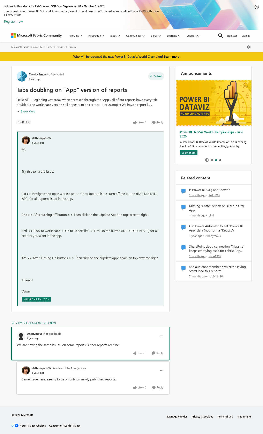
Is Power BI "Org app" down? (209, 190)
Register (232, 35)
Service (72, 46)
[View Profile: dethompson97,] (26, 140)
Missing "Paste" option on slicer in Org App (216, 208)
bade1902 (215, 256)
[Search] (220, 35)
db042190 (216, 276)
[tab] (212, 160)
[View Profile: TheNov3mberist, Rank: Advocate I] (22, 76)
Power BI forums (55, 46)
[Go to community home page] (36, 35)
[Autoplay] (207, 160)
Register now (13, 21)
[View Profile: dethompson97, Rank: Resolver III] (26, 370)
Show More (28, 111)
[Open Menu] (249, 47)
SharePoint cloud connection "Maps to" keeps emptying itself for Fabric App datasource (216, 248)
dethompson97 (41, 138)
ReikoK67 (214, 195)
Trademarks (244, 416)
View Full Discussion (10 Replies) (36, 323)
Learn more (171, 56)
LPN (211, 215)
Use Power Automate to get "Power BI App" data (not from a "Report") (216, 228)
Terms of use (225, 416)
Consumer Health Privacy (65, 425)
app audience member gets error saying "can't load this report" (217, 269)
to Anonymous (76, 368)
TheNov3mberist (39, 74)
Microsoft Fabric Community (26, 46)
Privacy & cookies (202, 416)
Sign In (246, 35)
